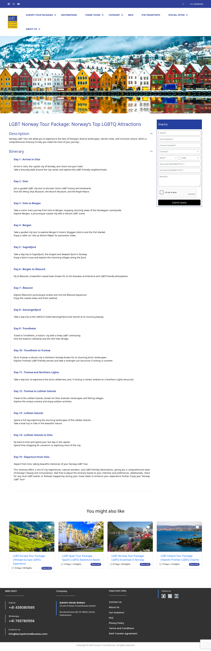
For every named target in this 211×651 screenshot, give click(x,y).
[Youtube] (176, 596)
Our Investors (116, 612)
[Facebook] (163, 596)
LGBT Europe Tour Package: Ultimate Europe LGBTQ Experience (29, 559)
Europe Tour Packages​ (39, 14)
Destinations (69, 14)
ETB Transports (151, 14)
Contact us (115, 602)
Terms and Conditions (121, 628)
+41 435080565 (196, 4)
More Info (46, 568)
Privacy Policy (116, 623)
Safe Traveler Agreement (123, 633)
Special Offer (176, 14)
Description (19, 133)
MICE (130, 14)
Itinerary (16, 151)
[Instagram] (170, 596)
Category (114, 14)
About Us (31, 28)
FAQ (111, 617)
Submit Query (179, 202)
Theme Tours (92, 14)
